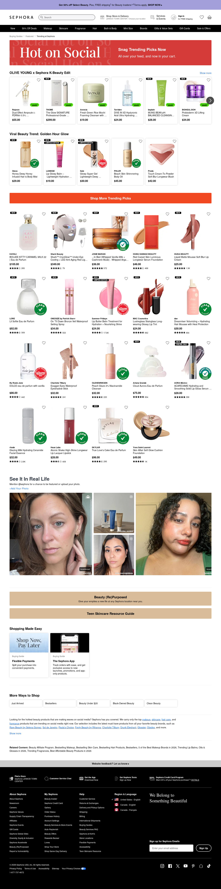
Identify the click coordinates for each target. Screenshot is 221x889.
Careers (13, 807)
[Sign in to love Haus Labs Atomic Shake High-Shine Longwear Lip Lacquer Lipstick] (85, 407)
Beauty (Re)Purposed (19, 846)
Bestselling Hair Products (112, 747)
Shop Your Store (51, 846)
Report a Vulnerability (19, 851)
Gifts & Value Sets (163, 28)
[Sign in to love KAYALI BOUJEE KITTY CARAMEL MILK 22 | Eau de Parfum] (44, 214)
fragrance (14, 723)
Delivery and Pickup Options (91, 807)
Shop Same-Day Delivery (55, 851)
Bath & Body (110, 28)
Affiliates (13, 820)
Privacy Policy (16, 868)
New (13, 28)
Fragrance (80, 28)
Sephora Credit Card (53, 803)
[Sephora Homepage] (21, 17)
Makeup (48, 28)
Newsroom (14, 803)
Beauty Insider (50, 798)
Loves (47, 842)
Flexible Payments (87, 842)
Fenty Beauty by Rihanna (88, 727)
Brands (143, 28)
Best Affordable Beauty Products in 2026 (70, 750)
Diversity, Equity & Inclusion (22, 838)
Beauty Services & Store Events (58, 825)
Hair (95, 28)
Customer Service (87, 798)
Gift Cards (185, 28)
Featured (29, 36)
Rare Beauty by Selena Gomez (25, 727)
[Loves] (202, 17)
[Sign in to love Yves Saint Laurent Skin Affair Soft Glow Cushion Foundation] (167, 407)
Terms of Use (30, 868)
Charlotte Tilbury (110, 727)
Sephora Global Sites (19, 833)
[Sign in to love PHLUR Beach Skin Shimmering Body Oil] (141, 141)
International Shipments (89, 820)
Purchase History (52, 816)
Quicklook (25, 104)
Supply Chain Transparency (22, 816)
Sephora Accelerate (18, 842)
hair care (166, 719)
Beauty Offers (50, 833)
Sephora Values (17, 811)
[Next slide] (210, 100)
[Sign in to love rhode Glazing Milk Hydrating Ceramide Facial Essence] (44, 407)
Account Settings (51, 820)
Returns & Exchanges (89, 803)
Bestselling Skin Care (87, 747)
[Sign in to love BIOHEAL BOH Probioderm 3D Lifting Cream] (208, 80)
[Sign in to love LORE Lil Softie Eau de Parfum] (44, 278)
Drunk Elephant (128, 727)
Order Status (49, 811)
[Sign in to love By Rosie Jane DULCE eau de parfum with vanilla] (44, 343)
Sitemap (55, 868)
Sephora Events (17, 825)
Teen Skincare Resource (90, 851)
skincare (156, 719)
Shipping (83, 811)
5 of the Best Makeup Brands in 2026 (157, 747)
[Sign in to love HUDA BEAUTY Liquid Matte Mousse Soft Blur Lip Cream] (208, 214)
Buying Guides (16, 36)
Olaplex (151, 727)
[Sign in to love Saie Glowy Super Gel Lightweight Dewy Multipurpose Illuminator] (107, 141)
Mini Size (128, 28)
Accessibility (84, 846)
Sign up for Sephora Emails (164, 841)
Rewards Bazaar (51, 838)
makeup (146, 719)
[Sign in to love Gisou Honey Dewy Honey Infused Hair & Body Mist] (39, 141)
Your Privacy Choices (71, 868)
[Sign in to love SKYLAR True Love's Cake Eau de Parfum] (126, 407)
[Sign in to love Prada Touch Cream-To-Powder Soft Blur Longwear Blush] (174, 141)
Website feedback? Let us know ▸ (110, 763)
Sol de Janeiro (50, 727)
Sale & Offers (203, 28)
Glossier (142, 727)
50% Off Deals (29, 28)
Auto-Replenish (51, 829)
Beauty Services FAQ (88, 829)
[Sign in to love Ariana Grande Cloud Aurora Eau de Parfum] (167, 343)
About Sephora (16, 798)
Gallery (47, 807)
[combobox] (67, 17)
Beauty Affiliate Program (41, 747)
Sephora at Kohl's (87, 833)
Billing (82, 816)
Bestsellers (131, 747)
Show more (205, 73)
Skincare (63, 28)
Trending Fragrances (38, 750)
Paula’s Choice (66, 727)
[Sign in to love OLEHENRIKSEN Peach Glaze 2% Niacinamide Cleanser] (126, 343)
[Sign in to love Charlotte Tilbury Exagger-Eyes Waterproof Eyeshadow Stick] (85, 343)
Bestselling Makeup (65, 747)
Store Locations (86, 838)
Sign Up (203, 848)
